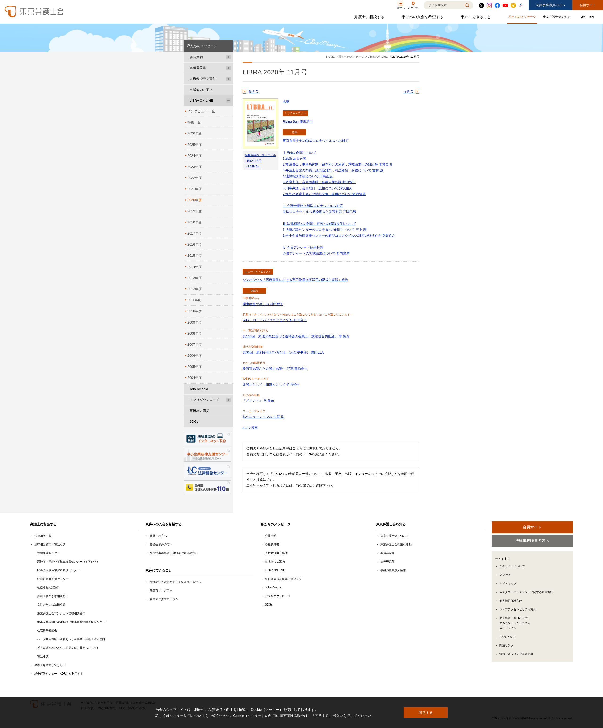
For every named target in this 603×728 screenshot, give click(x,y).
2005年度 (194, 366)
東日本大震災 (199, 411)
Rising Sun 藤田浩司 (298, 121)
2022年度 (194, 178)
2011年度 (194, 300)
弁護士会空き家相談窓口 (52, 596)
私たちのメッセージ (522, 17)
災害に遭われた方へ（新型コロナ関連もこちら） (68, 647)
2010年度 (194, 311)
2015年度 (194, 255)
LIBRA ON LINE (201, 100)
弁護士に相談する (370, 18)
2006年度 (194, 355)
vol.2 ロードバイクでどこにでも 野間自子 (275, 320)
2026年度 (194, 133)
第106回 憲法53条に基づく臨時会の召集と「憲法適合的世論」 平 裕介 (296, 336)
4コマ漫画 (250, 427)
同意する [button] (426, 713)
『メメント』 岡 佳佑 (258, 400)
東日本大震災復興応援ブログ (283, 579)
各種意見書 (198, 68)
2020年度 (194, 200)
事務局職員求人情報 (393, 570)
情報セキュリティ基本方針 (516, 654)
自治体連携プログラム (164, 599)
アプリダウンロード (204, 400)
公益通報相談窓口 (48, 587)
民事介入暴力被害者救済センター (58, 570)
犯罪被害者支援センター (52, 579)
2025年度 (194, 144)
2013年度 (194, 278)
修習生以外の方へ (161, 544)
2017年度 (194, 233)
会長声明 (196, 57)
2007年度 (194, 344)
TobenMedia (199, 389)
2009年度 (194, 322)
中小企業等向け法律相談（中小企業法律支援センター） (72, 622)
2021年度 (194, 189)
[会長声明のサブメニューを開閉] (228, 57)
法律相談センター (48, 553)
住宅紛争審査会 (47, 630)
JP (583, 17)
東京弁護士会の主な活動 (396, 544)
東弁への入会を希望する (423, 18)
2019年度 (194, 211)
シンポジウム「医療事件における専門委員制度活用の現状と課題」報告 (295, 280)
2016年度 (194, 244)
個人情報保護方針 (510, 601)
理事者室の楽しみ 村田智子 (263, 304)
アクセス (505, 575)
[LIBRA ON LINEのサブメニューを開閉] (228, 100)
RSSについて (508, 637)
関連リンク (506, 645)
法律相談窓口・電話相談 (49, 544)
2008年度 (194, 333)
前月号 (253, 92)
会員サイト (587, 5)
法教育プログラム (161, 590)
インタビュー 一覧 (201, 111)
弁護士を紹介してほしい (49, 665)
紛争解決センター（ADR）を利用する (58, 673)
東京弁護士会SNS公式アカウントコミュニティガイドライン (514, 623)
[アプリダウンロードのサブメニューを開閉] (228, 400)
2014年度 (194, 267)
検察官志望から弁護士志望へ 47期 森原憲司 (275, 368)
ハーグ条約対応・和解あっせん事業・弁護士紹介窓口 (71, 639)
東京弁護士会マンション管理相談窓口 (61, 613)
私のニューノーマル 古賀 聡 (263, 417)
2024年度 (194, 156)
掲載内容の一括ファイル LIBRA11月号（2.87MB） (260, 161)
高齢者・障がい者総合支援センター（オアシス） (68, 561)
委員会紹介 (387, 553)
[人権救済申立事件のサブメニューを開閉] (228, 78)
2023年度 (194, 167)
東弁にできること (476, 18)
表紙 (286, 101)
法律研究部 (387, 561)
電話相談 (43, 656)
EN (591, 17)
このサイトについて (512, 566)
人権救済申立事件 (203, 79)
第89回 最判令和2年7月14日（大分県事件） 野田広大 (283, 352)
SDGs (194, 421)
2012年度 (194, 289)
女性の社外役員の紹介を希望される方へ (175, 582)
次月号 (408, 92)
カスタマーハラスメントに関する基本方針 (526, 592)
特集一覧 (194, 122)
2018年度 (194, 222)
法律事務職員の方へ (550, 5)
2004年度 (194, 378)
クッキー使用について (187, 716)
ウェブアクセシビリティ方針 (517, 609)
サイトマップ (507, 583)
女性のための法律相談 (51, 604)
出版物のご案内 (201, 90)
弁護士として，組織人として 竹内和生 (271, 384)
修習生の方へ (158, 536)
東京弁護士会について (394, 536)
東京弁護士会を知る (557, 17)
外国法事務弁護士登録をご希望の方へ (174, 553)
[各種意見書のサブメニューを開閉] (228, 68)
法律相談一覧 (42, 536)
